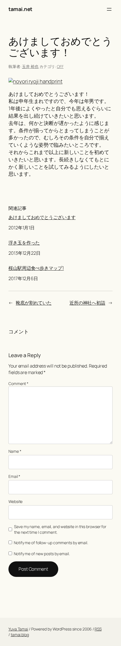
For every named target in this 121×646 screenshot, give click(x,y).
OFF (60, 66)
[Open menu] (109, 9)
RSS (98, 629)
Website (15, 501)
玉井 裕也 (30, 66)
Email (14, 476)
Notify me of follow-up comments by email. (51, 542)
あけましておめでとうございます (42, 217)
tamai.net (20, 9)
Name (14, 451)
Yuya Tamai (18, 629)
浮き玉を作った (24, 242)
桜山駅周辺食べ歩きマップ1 (36, 268)
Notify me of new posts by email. (42, 553)
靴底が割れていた (33, 303)
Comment (18, 383)
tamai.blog (20, 634)
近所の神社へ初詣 (87, 303)
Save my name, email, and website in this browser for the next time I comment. (60, 529)
